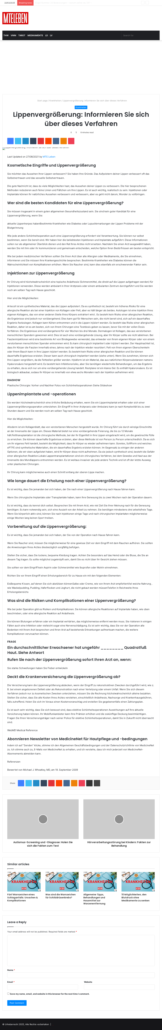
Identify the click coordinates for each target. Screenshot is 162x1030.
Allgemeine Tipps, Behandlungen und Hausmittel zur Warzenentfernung (94, 899)
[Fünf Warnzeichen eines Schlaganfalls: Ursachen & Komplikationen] (24, 882)
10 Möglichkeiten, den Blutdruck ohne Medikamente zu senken (136, 897)
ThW (6, 35)
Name (11, 970)
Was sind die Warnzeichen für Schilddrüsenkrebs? (60, 896)
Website (88, 982)
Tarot (21, 35)
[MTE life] (15, 18)
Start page (42, 100)
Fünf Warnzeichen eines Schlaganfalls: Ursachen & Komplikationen (22, 897)
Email (11, 982)
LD (46, 35)
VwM (13, 35)
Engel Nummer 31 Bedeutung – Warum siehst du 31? (61, 2)
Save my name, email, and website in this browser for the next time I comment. (50, 994)
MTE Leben (49, 156)
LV (51, 35)
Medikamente (35, 35)
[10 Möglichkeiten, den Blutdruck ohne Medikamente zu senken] (138, 882)
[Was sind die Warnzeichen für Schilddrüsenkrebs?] (62, 882)
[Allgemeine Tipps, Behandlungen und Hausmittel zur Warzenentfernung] (100, 882)
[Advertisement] (81, 67)
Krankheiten (55, 100)
